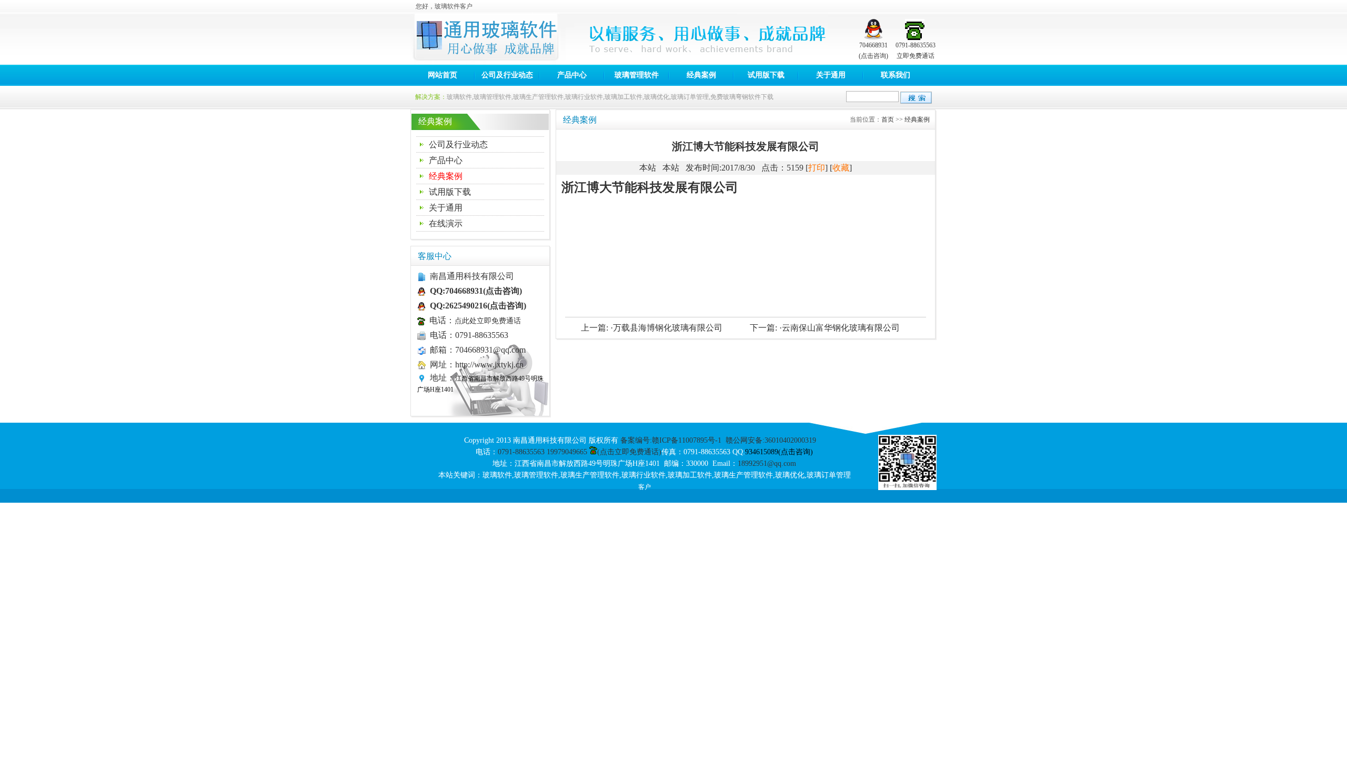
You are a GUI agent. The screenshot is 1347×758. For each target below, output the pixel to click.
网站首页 (442, 75)
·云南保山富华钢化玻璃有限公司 (839, 327)
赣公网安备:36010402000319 (771, 440)
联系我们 (895, 75)
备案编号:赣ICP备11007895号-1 (670, 440)
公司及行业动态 (507, 75)
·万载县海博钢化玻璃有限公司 (666, 327)
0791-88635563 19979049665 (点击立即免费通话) (579, 452)
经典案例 (701, 75)
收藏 (840, 167)
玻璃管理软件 (637, 75)
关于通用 (831, 75)
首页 (887, 119)
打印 (816, 167)
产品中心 (572, 75)
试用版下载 (766, 75)
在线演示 (446, 223)
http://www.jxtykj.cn (489, 364)
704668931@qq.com (490, 349)
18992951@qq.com (767, 463)
